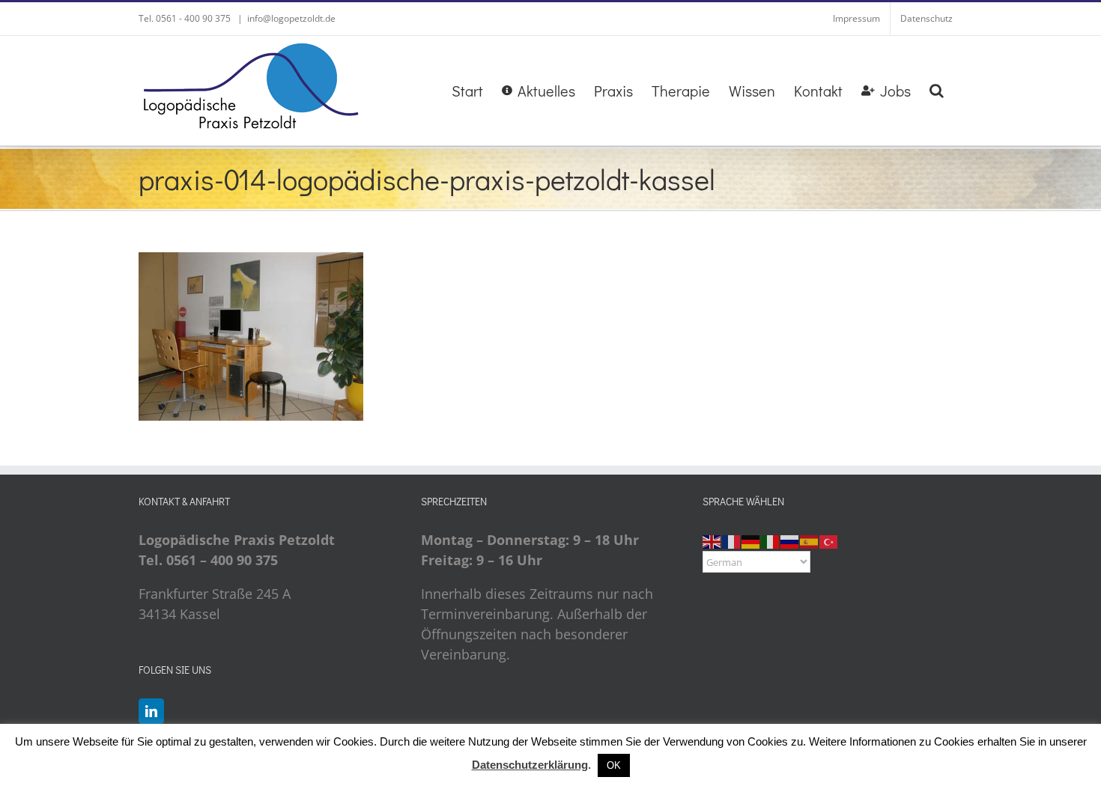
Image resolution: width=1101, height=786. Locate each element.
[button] (936, 90)
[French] (731, 540)
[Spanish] (809, 540)
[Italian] (770, 540)
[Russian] (790, 540)
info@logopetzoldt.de (291, 18)
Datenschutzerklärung (530, 764)
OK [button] (614, 765)
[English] (712, 540)
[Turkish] (829, 540)
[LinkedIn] (151, 711)
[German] (751, 540)
